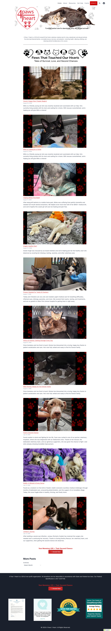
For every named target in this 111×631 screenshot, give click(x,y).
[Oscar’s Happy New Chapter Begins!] (54, 82)
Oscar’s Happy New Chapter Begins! (35, 101)
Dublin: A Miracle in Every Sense (33, 483)
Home (60, 3)
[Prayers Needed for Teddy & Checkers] (54, 274)
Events (87, 3)
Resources (72, 3)
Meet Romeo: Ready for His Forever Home (37, 386)
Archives (26, 562)
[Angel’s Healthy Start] (54, 227)
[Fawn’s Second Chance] (54, 414)
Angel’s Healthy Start (30, 246)
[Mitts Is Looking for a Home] (54, 131)
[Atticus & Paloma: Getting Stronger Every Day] (54, 322)
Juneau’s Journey (29, 531)
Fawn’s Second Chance (30, 433)
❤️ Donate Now (55, 552)
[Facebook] (104, 3)
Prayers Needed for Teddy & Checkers (35, 292)
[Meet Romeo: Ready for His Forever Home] (54, 368)
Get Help (80, 3)
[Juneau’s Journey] (54, 513)
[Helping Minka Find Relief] (54, 179)
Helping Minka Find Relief (31, 198)
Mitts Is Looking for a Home (32, 149)
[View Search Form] (99, 3)
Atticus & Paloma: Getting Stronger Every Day (38, 340)
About (65, 3)
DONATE (93, 3)
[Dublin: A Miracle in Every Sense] (54, 464)
